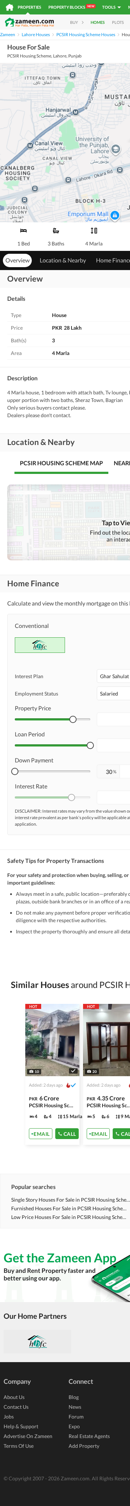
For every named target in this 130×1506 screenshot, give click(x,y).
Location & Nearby (63, 260)
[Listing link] (52, 1074)
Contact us (16, 1407)
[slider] (73, 719)
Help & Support (21, 1426)
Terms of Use (19, 1446)
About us (14, 1397)
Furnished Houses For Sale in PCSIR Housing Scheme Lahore (70, 1208)
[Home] (9, 7)
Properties (29, 7)
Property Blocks (71, 6)
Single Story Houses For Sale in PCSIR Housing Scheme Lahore (70, 1200)
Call (70, 1133)
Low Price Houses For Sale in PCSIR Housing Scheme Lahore (70, 1217)
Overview (17, 260)
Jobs (9, 1416)
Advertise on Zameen (28, 1436)
